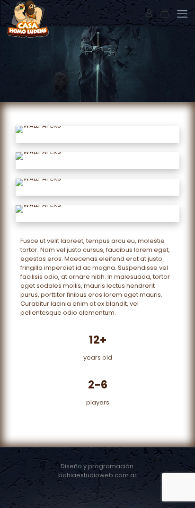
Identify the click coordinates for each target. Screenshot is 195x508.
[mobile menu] (182, 14)
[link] (38, 129)
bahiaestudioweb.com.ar (97, 475)
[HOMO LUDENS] (28, 12)
